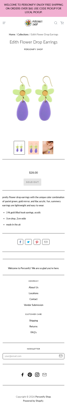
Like (20, 242)
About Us (33, 287)
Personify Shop (33, 49)
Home (12, 34)
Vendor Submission (33, 305)
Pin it (37, 242)
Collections (23, 34)
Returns (33, 326)
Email (45, 242)
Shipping (33, 320)
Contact (33, 299)
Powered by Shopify (33, 400)
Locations (33, 293)
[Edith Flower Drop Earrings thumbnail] (19, 147)
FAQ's (34, 332)
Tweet (28, 242)
